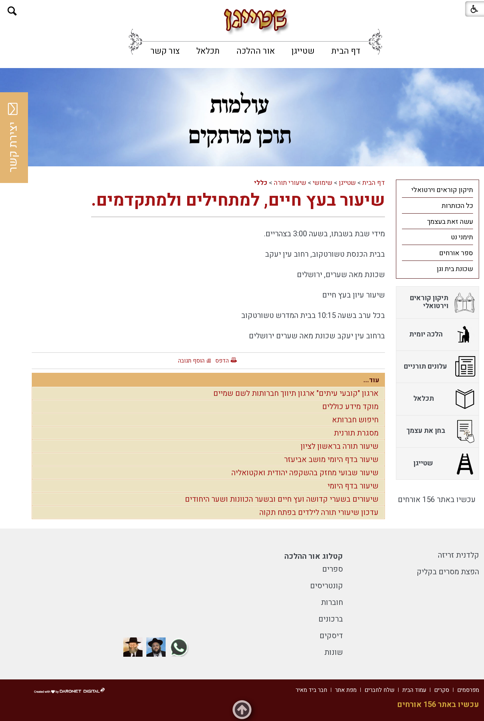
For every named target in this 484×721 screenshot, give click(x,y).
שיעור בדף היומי (353, 486)
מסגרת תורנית (356, 433)
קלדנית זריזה (458, 555)
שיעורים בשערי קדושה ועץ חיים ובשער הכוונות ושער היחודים (282, 499)
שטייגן (303, 51)
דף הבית (345, 51)
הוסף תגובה (191, 361)
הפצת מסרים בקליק (448, 571)
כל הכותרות (457, 206)
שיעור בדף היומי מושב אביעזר (331, 459)
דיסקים (331, 635)
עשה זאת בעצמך (450, 222)
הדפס (222, 361)
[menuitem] (346, 51)
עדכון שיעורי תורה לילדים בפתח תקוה (319, 512)
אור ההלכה (255, 51)
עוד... (371, 380)
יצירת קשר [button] (13, 147)
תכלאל (208, 51)
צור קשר (165, 51)
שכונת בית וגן (455, 269)
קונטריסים (326, 585)
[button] (12, 11)
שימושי (322, 183)
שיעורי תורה (290, 183)
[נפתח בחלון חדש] (179, 647)
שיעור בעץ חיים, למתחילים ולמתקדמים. (238, 200)
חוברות (332, 602)
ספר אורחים (456, 253)
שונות (333, 652)
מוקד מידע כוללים (350, 406)
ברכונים (330, 619)
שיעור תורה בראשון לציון (340, 446)
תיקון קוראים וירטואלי (442, 190)
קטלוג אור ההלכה (313, 556)
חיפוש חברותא (355, 419)
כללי (260, 183)
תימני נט (462, 237)
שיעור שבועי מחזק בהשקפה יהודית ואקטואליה (305, 472)
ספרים (332, 569)
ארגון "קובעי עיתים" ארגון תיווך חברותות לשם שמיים (296, 393)
